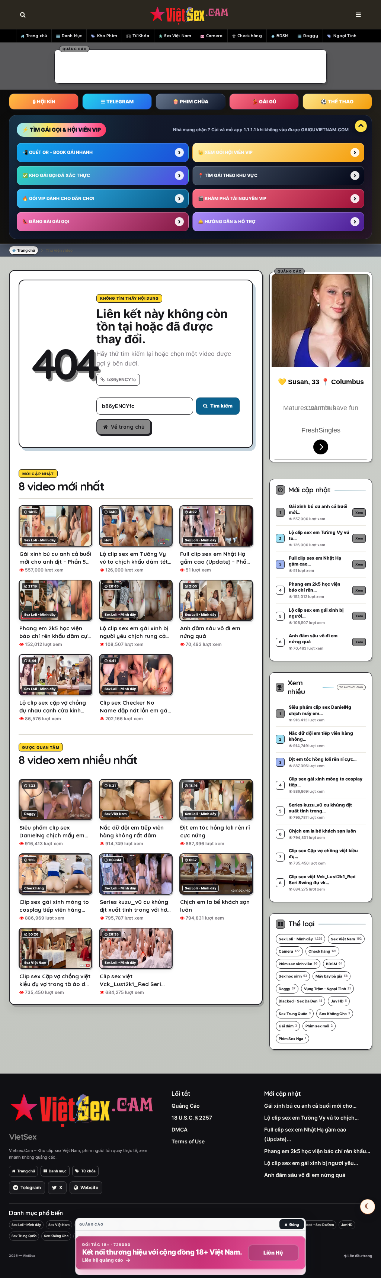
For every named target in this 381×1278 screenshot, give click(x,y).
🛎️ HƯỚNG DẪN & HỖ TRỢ (227, 221)
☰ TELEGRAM (117, 101)
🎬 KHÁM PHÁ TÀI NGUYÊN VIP (232, 198)
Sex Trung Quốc (295, 1013)
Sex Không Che (334, 1013)
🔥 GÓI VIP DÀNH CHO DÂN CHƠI (58, 198)
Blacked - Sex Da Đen (300, 1001)
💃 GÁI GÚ (264, 101)
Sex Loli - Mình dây (300, 939)
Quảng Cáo (186, 1105)
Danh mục (58, 1171)
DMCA (180, 1129)
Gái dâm (288, 1026)
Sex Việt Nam (177, 35)
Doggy (310, 35)
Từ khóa (88, 1171)
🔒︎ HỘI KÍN (44, 101)
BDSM (282, 35)
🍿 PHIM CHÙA (190, 101)
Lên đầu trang (359, 1255)
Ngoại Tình (344, 35)
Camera (214, 35)
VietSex (22, 1136)
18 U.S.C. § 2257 (192, 1117)
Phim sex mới (319, 1026)
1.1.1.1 (250, 129)
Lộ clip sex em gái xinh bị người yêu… (311, 1163)
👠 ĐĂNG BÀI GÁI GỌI (45, 221)
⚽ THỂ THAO (337, 101)
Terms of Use (188, 1141)
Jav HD (339, 1001)
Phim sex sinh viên (298, 964)
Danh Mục (72, 35)
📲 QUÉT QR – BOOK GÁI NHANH (57, 152)
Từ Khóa (141, 35)
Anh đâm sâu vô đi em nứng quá (304, 1175)
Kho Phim (107, 35)
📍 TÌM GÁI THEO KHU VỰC (227, 175)
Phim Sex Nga (292, 1038)
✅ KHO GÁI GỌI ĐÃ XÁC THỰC (56, 175)
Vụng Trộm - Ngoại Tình (327, 988)
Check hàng (249, 35)
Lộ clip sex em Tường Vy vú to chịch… (311, 1117)
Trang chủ (36, 35)
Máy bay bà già (332, 976)
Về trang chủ (127, 427)
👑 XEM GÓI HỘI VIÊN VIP (225, 152)
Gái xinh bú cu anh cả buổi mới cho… (310, 1105)
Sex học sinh (293, 976)
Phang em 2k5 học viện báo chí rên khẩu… (317, 1151)
